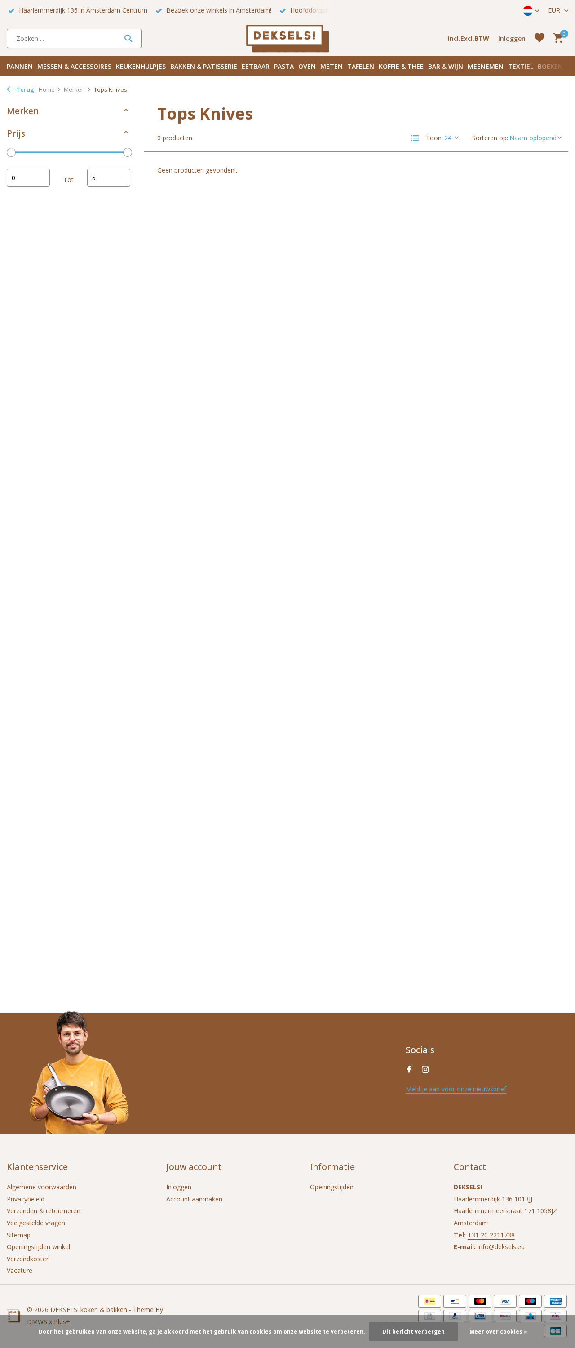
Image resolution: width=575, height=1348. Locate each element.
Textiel (520, 66)
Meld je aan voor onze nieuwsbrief (456, 1089)
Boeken (550, 66)
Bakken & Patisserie (203, 66)
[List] (415, 138)
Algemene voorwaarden (41, 1187)
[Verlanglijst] (539, 38)
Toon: (434, 137)
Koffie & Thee (401, 66)
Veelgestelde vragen (36, 1223)
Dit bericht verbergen (413, 1331)
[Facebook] (409, 1069)
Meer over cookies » (498, 1331)
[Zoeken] (128, 38)
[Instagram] (425, 1069)
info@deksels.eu (501, 1246)
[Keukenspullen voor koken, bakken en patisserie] (287, 38)
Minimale (28, 178)
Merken (74, 89)
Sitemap (19, 1235)
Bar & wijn (445, 66)
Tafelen (360, 66)
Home (47, 89)
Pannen (20, 66)
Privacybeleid (25, 1199)
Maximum (108, 178)
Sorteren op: (490, 137)
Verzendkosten (28, 1259)
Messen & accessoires (74, 66)
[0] (556, 38)
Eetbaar (256, 66)
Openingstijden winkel (38, 1246)
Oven (307, 66)
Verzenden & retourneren (43, 1210)
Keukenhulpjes (141, 66)
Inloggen (178, 1187)
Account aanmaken (194, 1199)
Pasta (284, 66)
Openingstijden (332, 1187)
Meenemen (486, 66)
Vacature (19, 1270)
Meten (331, 66)
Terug (24, 89)
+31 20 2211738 (491, 1235)
